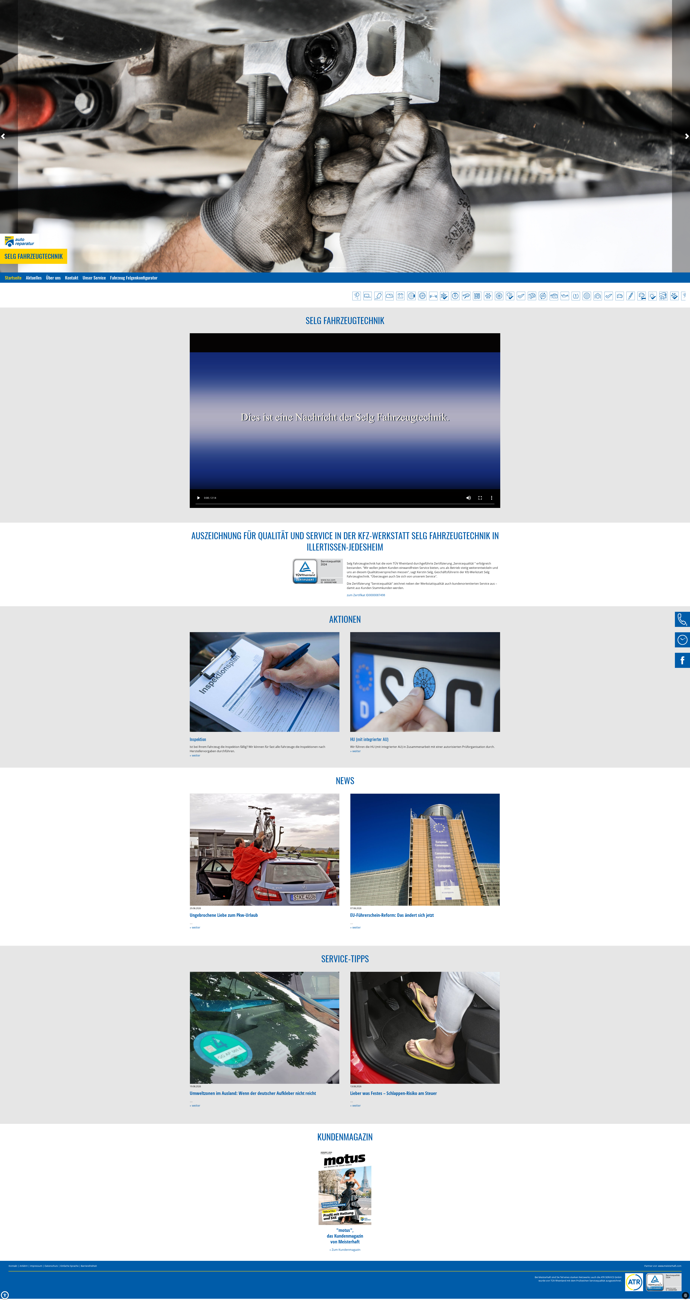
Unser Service (94, 277)
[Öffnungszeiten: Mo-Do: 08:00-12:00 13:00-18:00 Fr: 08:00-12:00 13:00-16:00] (682, 639)
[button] (9, 136)
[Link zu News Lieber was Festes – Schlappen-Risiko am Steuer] (425, 1028)
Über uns (53, 277)
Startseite (13, 277)
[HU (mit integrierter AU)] (425, 682)
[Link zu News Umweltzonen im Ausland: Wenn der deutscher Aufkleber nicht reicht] (264, 1028)
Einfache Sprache (69, 1265)
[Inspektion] (264, 682)
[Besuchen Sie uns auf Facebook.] (682, 660)
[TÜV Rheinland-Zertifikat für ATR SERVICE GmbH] (664, 1282)
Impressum (36, 1265)
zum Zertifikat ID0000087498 (366, 595)
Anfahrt (24, 1265)
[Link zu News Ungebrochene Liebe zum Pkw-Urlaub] (264, 850)
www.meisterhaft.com (669, 1265)
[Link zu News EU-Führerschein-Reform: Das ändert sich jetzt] (425, 850)
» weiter (195, 755)
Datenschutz (51, 1265)
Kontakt (71, 277)
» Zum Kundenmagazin (345, 1250)
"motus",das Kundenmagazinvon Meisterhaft (345, 1236)
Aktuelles (34, 277)
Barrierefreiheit (89, 1265)
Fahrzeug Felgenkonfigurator (133, 277)
